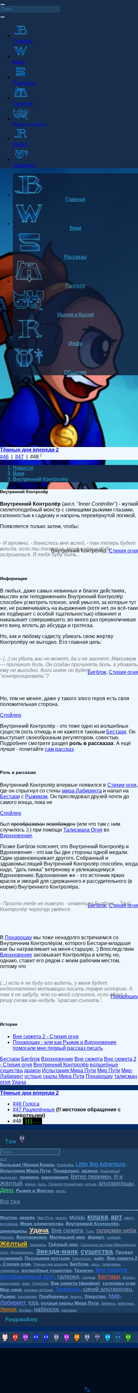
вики (26, 1283)
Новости (23, 467)
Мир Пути (45, 1218)
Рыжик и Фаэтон (34, 1190)
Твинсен (83, 1270)
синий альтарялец (107, 1289)
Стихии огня (121, 785)
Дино (6, 1190)
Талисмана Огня (82, 830)
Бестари (116, 731)
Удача (39, 1230)
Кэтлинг (25, 1310)
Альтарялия (27, 1296)
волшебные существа (47, 1270)
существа (97, 1251)
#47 (19, 457)
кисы (95, 1264)
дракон (90, 1170)
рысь (42, 1184)
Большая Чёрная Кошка (27, 1164)
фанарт (96, 1237)
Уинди (8, 1309)
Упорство (95, 1296)
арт (116, 1216)
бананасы (38, 1245)
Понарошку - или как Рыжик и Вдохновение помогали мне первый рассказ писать (64, 1045)
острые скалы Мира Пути (70, 1303)
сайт (99, 1258)
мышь (77, 1217)
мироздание (10, 1283)
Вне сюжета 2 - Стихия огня (46, 1036)
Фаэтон (8, 1217)
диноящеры (13, 1230)
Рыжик (7, 1296)
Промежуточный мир (65, 1184)
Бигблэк (97, 672)
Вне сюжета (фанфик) (75, 1283)
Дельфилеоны (21, 1252)
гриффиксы (9, 1271)
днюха (30, 1184)
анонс (60, 1191)
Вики (18, 473)
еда (33, 1302)
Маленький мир (67, 1237)
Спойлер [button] (10, 715)
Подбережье (53, 1296)
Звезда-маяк (57, 1251)
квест (129, 1218)
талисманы (111, 1264)
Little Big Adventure (100, 1164)
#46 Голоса (26, 1104)
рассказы (69, 1310)
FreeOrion (40, 1283)
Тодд (89, 1231)
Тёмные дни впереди (50, 1264)
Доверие (7, 1237)
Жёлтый (13, 1243)
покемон (29, 1177)
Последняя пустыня (47, 1258)
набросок (46, 1309)
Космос (129, 1277)
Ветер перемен (91, 1176)
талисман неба (116, 1230)
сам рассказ (59, 749)
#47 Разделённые (34, 1109)
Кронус (76, 1296)
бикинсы (108, 1303)
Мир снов (11, 1289)
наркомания (54, 1177)
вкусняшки (9, 1224)
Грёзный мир (63, 1244)
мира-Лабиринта (82, 790)
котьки (90, 1184)
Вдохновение (16, 835)
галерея (68, 1276)
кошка (97, 1216)
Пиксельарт (81, 1258)
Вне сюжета (67, 1230)
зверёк (27, 1217)
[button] (10, 1201)
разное (61, 1218)
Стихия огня (123, 550)
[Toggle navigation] (2, 4)
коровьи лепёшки (38, 1290)
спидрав (88, 1277)
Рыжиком (36, 796)
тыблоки (113, 1237)
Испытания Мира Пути (25, 1170)
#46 (4, 457)
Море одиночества (41, 1223)
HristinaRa (65, 1165)
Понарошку (18, 937)
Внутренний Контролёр (92, 1223)
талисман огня (118, 1283)
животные (126, 1303)
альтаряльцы (116, 1183)
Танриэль (68, 1289)
